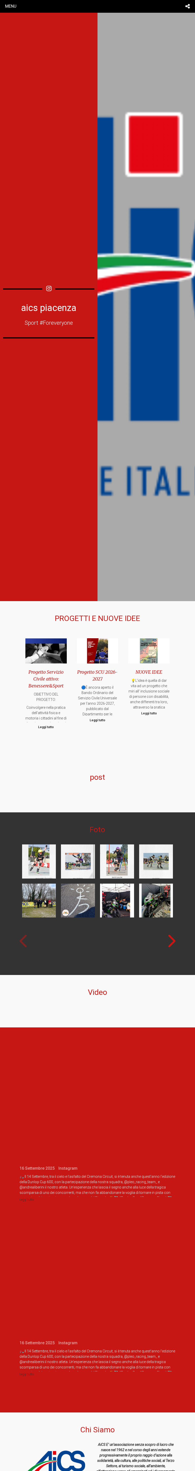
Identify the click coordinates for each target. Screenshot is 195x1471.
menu (11, 6)
